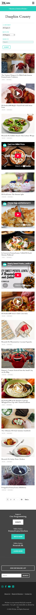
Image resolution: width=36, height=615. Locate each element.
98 (21, 499)
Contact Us (28, 594)
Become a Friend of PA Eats (18, 8)
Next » (27, 499)
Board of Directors (17, 594)
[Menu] (33, 3)
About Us (7, 594)
